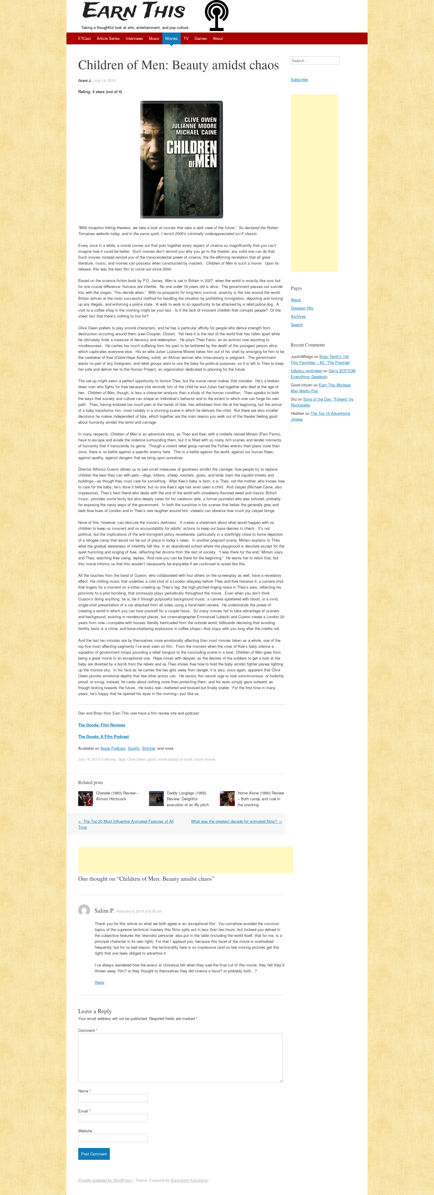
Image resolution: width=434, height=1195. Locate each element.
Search (297, 324)
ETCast (84, 38)
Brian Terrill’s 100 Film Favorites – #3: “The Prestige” (320, 359)
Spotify (134, 748)
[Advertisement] (185, 859)
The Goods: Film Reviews (101, 725)
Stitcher (148, 748)
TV (186, 38)
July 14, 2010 (105, 80)
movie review (204, 759)
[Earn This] (135, 12)
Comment (87, 1030)
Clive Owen (136, 759)
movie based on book (175, 759)
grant (152, 759)
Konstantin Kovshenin (189, 1180)
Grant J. (85, 80)
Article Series (108, 38)
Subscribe (299, 79)
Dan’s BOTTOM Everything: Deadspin (323, 373)
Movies (171, 38)
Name (84, 1091)
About (218, 38)
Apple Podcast (112, 748)
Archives (298, 316)
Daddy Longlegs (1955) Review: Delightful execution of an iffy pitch (188, 798)
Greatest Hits (302, 308)
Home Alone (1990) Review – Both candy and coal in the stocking (261, 798)
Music (154, 38)
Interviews (134, 38)
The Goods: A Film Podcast (103, 736)
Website (85, 1131)
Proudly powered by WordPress (105, 1180)
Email (84, 1111)
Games (201, 38)
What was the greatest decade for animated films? (236, 821)
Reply (100, 982)
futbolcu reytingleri (306, 370)
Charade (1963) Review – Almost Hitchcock (117, 795)
